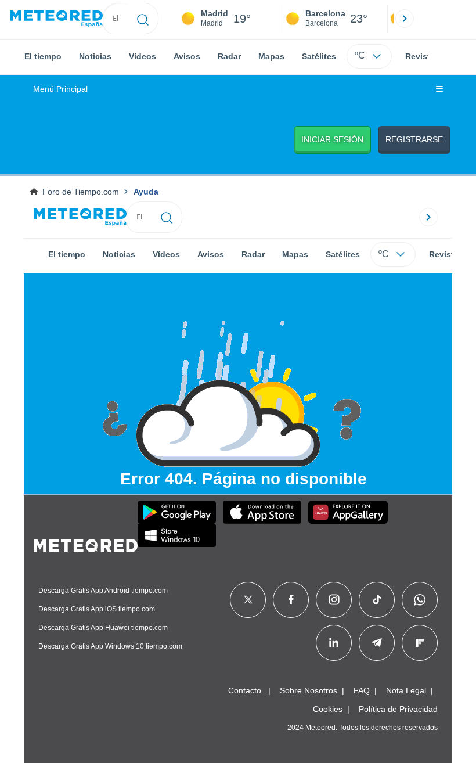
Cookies (327, 709)
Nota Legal (406, 690)
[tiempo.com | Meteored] (86, 543)
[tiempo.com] (56, 19)
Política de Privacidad (398, 709)
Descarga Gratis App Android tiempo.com (103, 590)
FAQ (362, 690)
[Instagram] (334, 600)
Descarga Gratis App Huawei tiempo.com (103, 628)
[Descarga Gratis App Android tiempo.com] (177, 512)
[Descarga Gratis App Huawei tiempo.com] (348, 512)
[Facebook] (291, 600)
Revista (420, 56)
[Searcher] (143, 18)
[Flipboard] (420, 643)
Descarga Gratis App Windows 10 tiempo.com (110, 646)
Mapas (271, 56)
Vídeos (142, 56)
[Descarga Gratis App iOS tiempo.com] (262, 512)
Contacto (244, 690)
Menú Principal (60, 89)
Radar (229, 56)
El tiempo (43, 56)
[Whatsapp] (419, 600)
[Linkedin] (333, 643)
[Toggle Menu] (439, 89)
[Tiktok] (377, 600)
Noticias (95, 56)
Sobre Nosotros (308, 690)
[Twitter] (248, 600)
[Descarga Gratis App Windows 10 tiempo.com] (177, 535)
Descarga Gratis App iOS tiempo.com (96, 609)
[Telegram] (376, 643)
